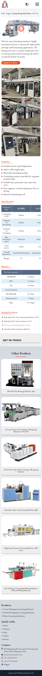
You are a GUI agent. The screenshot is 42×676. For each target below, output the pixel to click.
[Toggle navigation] (37, 4)
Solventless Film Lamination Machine (17, 329)
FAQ (5, 632)
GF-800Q (21, 208)
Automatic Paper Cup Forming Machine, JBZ (21, 510)
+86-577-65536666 (11, 661)
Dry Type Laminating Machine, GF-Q (17, 325)
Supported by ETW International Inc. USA (21, 673)
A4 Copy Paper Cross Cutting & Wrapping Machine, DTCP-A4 (21, 430)
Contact (5, 645)
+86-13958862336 (10, 658)
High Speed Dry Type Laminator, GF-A (18, 321)
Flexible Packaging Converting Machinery (18, 613)
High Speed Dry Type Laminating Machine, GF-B (21, 317)
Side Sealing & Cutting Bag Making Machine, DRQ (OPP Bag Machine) (21, 589)
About (5, 625)
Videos (5, 636)
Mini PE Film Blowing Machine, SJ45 (21, 391)
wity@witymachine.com (13, 655)
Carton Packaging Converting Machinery (18, 609)
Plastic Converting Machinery (14, 616)
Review (6, 639)
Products (6, 605)
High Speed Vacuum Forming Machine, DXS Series (21, 549)
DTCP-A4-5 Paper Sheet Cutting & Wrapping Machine (21, 471)
